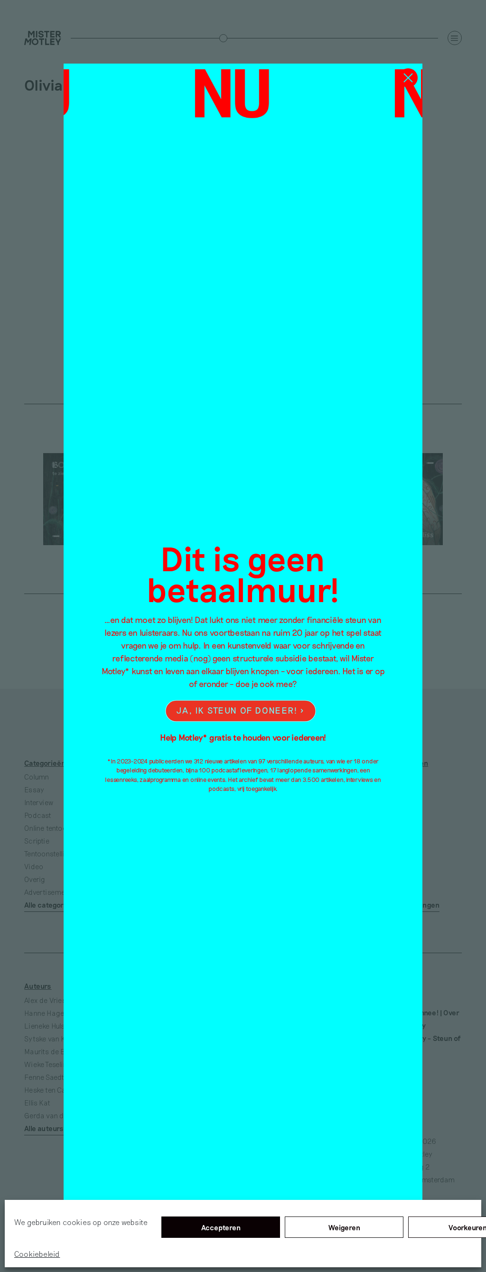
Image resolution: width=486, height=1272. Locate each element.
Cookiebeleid (37, 1253)
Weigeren (344, 1227)
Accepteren (221, 1227)
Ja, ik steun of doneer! (237, 710)
